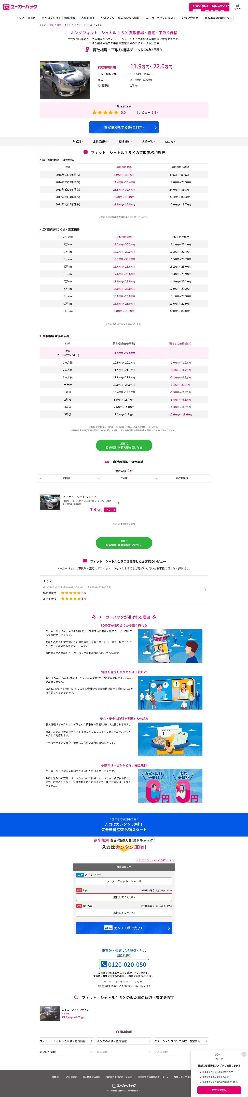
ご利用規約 (71, 1077)
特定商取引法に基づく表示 (119, 1077)
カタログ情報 (48, 1052)
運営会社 (56, 1077)
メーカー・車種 (93, 874)
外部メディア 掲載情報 (185, 1077)
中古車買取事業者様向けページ (153, 1077)
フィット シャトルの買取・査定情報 (63, 1041)
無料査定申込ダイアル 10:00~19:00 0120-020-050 (209, 7)
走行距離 (87, 906)
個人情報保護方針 (91, 1077)
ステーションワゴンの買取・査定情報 (177, 1041)
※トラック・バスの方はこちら (155, 860)
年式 (85, 890)
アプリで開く (219, 1090)
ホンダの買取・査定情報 (112, 1041)
